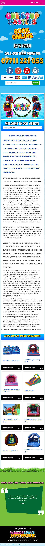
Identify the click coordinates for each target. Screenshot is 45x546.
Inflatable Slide (29, 391)
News (15, 540)
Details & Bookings (7, 367)
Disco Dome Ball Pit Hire (10, 451)
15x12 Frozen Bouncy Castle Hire (34, 451)
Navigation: (34, 3)
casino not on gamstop (7, 544)
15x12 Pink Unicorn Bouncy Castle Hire (11, 391)
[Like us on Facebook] (9, 70)
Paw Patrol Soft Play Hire (11, 361)
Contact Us (36, 540)
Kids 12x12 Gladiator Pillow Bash (11, 421)
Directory (10, 540)
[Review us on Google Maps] (18, 70)
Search (35, 83)
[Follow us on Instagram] (35, 70)
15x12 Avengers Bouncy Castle (32, 361)
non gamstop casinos (22, 544)
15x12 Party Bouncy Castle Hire (33, 421)
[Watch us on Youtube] (26, 70)
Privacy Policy (22, 540)
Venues (30, 540)
